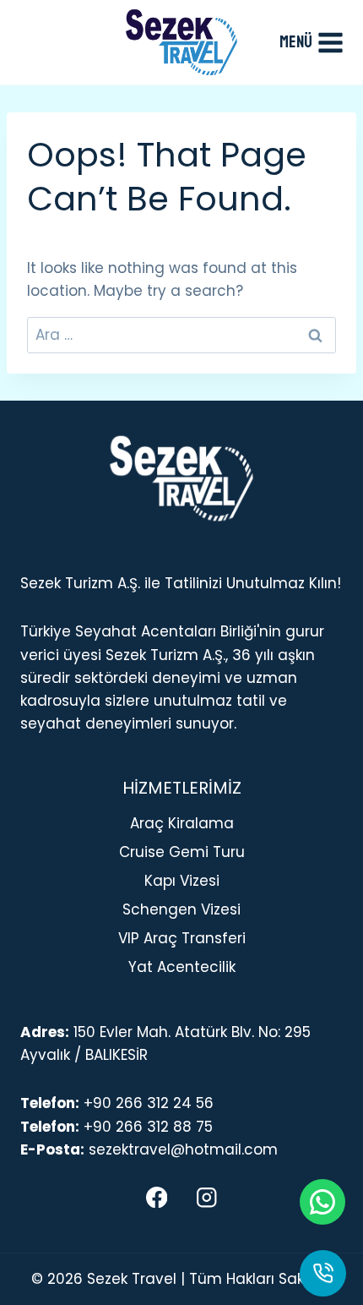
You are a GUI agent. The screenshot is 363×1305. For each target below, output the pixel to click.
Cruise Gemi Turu (182, 852)
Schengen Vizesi (181, 909)
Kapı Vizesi (181, 881)
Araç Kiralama (182, 823)
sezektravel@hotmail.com (183, 1149)
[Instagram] (206, 1197)
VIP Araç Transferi (182, 938)
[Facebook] (156, 1197)
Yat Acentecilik (182, 967)
